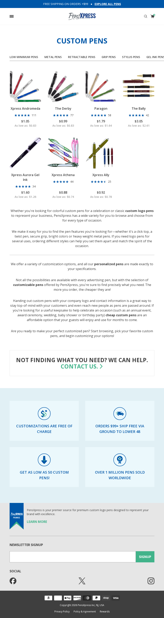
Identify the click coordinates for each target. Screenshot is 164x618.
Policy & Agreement (85, 611)
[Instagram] (151, 581)
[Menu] (12, 16)
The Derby (63, 108)
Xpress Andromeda (25, 108)
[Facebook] (13, 581)
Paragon (100, 108)
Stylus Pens (131, 57)
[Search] (145, 16)
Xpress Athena (63, 175)
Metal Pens (53, 57)
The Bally (139, 108)
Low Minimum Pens (24, 57)
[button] (12, 16)
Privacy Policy (62, 611)
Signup (145, 557)
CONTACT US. (79, 366)
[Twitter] (82, 581)
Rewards (105, 611)
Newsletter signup (26, 545)
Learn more (37, 521)
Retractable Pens (81, 57)
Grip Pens (109, 57)
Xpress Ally (100, 175)
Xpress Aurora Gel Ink (25, 177)
